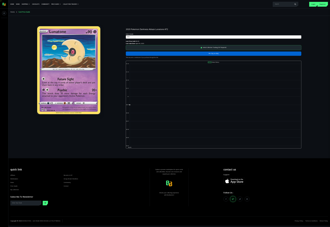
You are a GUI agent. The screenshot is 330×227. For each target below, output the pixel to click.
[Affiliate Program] (4, 13)
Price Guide (55, 4)
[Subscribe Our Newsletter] (45, 203)
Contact (66, 186)
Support (226, 175)
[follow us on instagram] (247, 199)
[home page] (4, 4)
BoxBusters (26, 221)
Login (313, 4)
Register (323, 4)
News (18, 4)
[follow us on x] (232, 199)
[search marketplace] (295, 4)
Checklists (35, 4)
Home (12, 4)
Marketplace (14, 179)
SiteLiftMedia (55, 221)
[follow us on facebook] (225, 199)
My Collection (14, 190)
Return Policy (324, 221)
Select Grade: (129, 34)
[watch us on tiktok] (240, 199)
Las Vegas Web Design (41, 221)
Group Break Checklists (71, 179)
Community (45, 4)
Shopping (25, 4)
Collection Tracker (70, 4)
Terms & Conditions (311, 221)
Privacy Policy (299, 221)
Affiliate (12, 175)
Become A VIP (68, 175)
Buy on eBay (215, 54)
